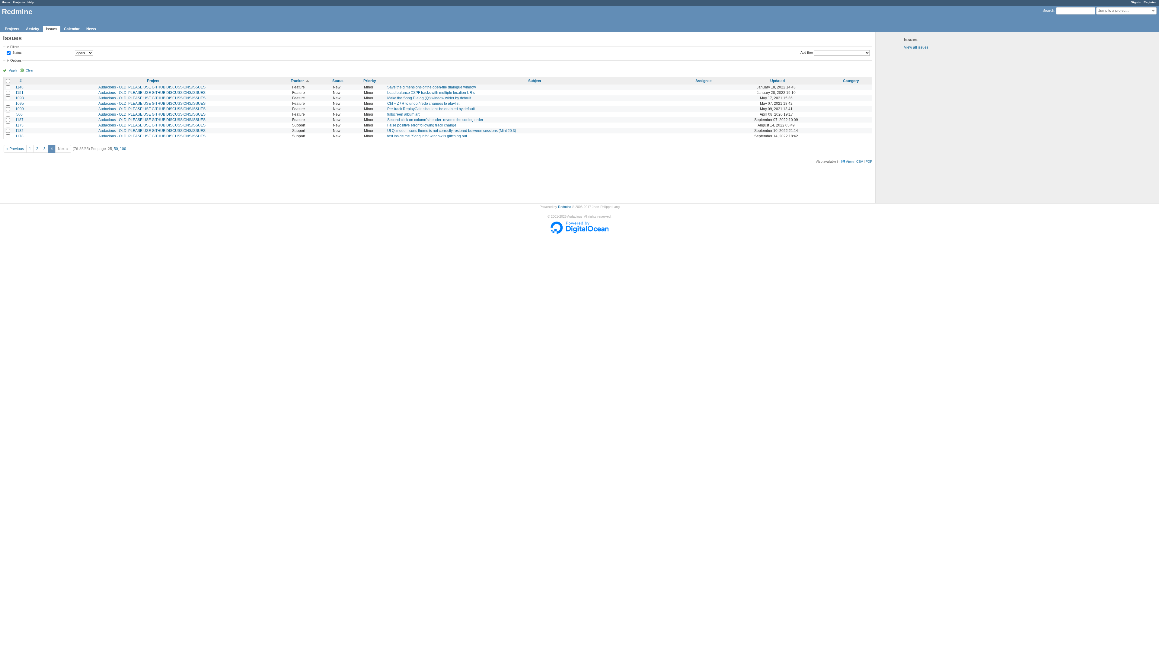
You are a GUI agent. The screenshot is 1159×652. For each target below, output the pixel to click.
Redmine (564, 207)
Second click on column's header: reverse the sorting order (435, 120)
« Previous (15, 149)
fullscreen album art (403, 114)
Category (851, 81)
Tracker (297, 81)
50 (116, 149)
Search (1048, 10)
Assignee (703, 81)
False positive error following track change (421, 125)
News (91, 29)
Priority (369, 81)
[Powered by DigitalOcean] (579, 232)
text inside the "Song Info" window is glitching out (427, 136)
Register (1150, 2)
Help (30, 2)
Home (6, 2)
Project (153, 81)
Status (16, 53)
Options (16, 60)
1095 (19, 103)
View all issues (916, 47)
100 (123, 149)
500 (19, 114)
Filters (14, 47)
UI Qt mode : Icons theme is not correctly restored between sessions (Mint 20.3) (451, 131)
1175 (19, 125)
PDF (869, 161)
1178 (19, 136)
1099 (19, 109)
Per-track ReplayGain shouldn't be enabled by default (431, 109)
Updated (777, 81)
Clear (30, 70)
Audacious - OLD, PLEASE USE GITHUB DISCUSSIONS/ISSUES (152, 87)
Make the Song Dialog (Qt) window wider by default (429, 98)
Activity (32, 29)
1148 (19, 87)
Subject (534, 81)
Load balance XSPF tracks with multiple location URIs (431, 93)
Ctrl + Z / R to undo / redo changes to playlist (423, 103)
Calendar (72, 29)
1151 (19, 93)
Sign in (1136, 2)
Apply (13, 70)
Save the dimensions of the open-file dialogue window (431, 87)
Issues (51, 29)
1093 (19, 98)
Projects (19, 2)
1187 (19, 120)
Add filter (806, 52)
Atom (850, 161)
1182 (19, 131)
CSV (859, 161)
